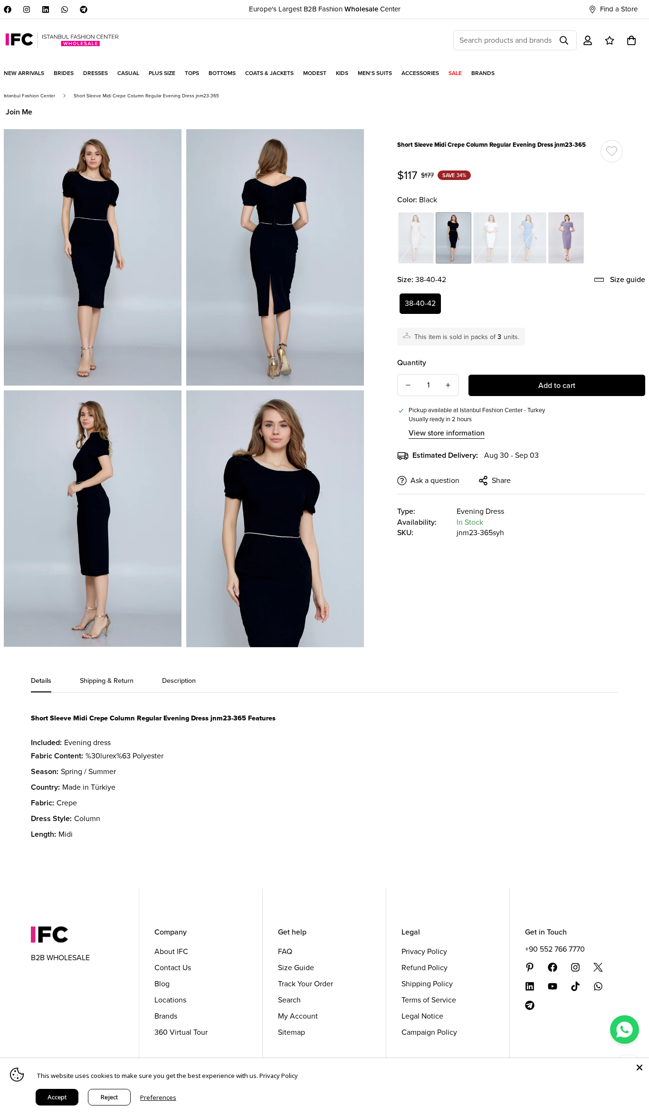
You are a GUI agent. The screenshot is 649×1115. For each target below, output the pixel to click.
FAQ (285, 951)
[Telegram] (83, 9)
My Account (298, 1016)
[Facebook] (7, 9)
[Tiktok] (575, 986)
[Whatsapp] (64, 9)
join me (19, 111)
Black (453, 238)
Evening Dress (480, 511)
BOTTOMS (222, 73)
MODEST (314, 73)
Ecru (491, 238)
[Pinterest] (529, 967)
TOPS (192, 73)
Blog (162, 983)
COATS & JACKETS (269, 73)
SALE (455, 73)
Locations (170, 999)
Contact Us (172, 967)
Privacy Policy (424, 951)
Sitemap (291, 1032)
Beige (416, 238)
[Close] (639, 1067)
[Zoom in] (163, 149)
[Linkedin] (45, 9)
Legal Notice (422, 1016)
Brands (165, 1016)
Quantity (411, 362)
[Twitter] (598, 967)
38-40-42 (420, 303)
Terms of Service (428, 999)
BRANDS (483, 73)
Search (289, 999)
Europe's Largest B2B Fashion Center (325, 9)
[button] (631, 40)
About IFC (171, 951)
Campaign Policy (429, 1032)
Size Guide (296, 967)
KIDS (342, 73)
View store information (447, 432)
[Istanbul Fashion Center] (62, 40)
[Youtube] (552, 986)
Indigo (528, 238)
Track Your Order (305, 983)
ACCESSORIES (420, 73)
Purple (566, 238)
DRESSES (95, 73)
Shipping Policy (427, 983)
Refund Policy (424, 967)
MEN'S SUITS (375, 73)
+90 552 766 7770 (555, 949)
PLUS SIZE (162, 73)
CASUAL (128, 73)
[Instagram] (26, 9)
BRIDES (64, 73)
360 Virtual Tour (181, 1032)
